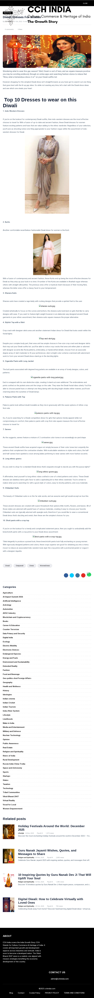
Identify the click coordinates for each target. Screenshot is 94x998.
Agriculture (8, 593)
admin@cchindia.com (60, 979)
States (5, 780)
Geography (7, 682)
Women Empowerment (12, 809)
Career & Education (11, 625)
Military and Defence (12, 731)
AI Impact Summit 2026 (13, 597)
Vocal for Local (9, 805)
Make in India (8, 723)
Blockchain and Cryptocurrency (16, 617)
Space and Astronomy (12, 768)
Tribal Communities (11, 792)
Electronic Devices (11, 650)
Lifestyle (6, 715)
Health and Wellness (12, 686)
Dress (32, 566)
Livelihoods (8, 719)
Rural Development (11, 760)
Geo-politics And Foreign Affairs (17, 678)
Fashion (6, 670)
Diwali (7, 566)
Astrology (7, 605)
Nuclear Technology (11, 735)
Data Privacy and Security (14, 633)
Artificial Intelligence (12, 601)
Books (5, 621)
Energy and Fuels (10, 658)
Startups (6, 776)
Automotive (8, 609)
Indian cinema (9, 699)
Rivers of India (9, 756)
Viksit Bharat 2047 (11, 796)
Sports (6, 772)
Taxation (6, 784)
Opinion (6, 739)
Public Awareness (10, 743)
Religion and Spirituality (13, 752)
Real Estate (7, 748)
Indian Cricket (9, 703)
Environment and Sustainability (16, 662)
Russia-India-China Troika (14, 764)
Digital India (8, 637)
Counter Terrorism (11, 629)
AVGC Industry (9, 613)
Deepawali (19, 566)
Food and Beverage (11, 674)
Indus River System (11, 711)
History (6, 690)
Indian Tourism (9, 707)
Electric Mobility (10, 646)
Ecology (6, 642)
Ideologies (7, 695)
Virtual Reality (9, 800)
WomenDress (45, 566)
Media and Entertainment (13, 727)
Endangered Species (12, 654)
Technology (8, 788)
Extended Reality (10, 666)
